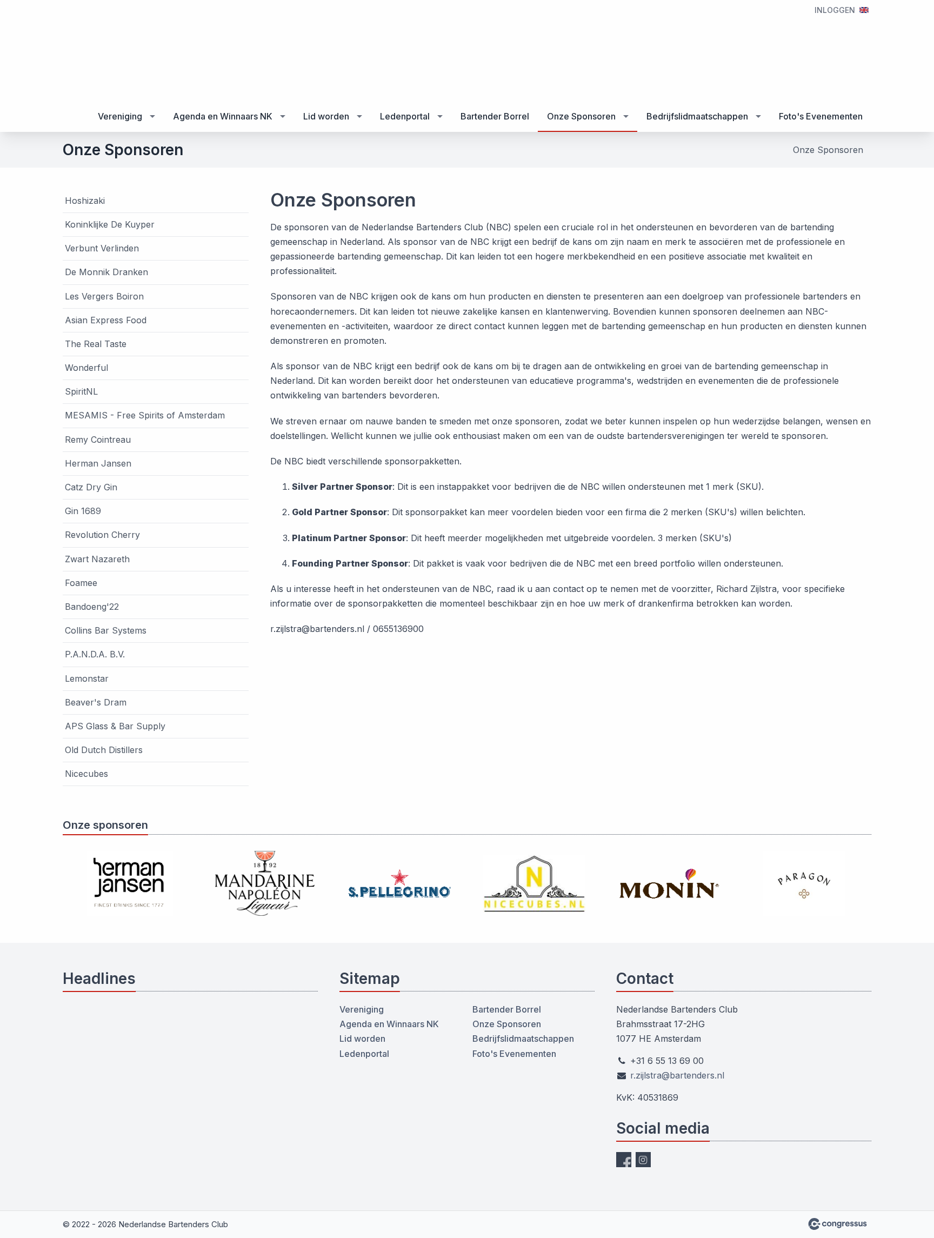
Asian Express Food (105, 320)
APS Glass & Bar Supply (115, 726)
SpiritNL (81, 391)
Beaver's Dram (95, 702)
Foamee (81, 582)
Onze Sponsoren (581, 116)
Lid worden (326, 116)
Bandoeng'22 (92, 606)
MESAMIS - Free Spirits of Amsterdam (145, 415)
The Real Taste (95, 343)
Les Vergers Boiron (104, 296)
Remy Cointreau (98, 439)
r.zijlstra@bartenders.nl (677, 1075)
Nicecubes (86, 773)
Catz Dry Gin (91, 487)
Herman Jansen (98, 463)
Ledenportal (405, 116)
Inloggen (835, 10)
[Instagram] (643, 1159)
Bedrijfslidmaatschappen (697, 116)
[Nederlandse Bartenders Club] (90, 51)
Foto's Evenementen (821, 116)
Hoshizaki (85, 200)
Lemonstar (87, 678)
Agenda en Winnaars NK (222, 116)
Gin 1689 (83, 510)
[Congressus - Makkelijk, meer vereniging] (837, 1224)
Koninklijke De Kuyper (110, 224)
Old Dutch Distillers (104, 749)
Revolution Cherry (102, 534)
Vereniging (120, 116)
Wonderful (86, 367)
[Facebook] (623, 1159)
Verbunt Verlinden (102, 248)
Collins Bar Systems (105, 630)
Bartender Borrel (495, 116)
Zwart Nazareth (97, 559)
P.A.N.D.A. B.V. (95, 654)
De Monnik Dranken (106, 272)
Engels (864, 10)
